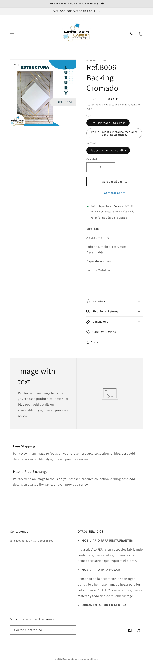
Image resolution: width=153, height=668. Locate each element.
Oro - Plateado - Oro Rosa (108, 123)
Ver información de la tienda (108, 217)
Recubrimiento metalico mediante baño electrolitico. (114, 133)
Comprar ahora (115, 193)
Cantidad (91, 159)
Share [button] (94, 342)
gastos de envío (99, 104)
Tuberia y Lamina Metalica (108, 150)
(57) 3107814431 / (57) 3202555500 (31, 540)
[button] (12, 33)
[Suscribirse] (72, 630)
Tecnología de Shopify (87, 659)
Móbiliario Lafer (69, 659)
